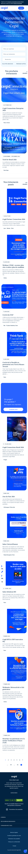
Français (14, 845)
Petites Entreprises (18, 3)
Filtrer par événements (9, 54)
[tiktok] (17, 796)
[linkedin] (7, 796)
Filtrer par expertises (8, 49)
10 (11, 765)
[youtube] (10, 796)
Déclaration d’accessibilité (14, 838)
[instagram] (14, 796)
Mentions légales (14, 832)
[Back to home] (4, 8)
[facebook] (20, 796)
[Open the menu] (25, 8)
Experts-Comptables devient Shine (15, 1)
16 (17, 765)
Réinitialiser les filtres (21, 63)
